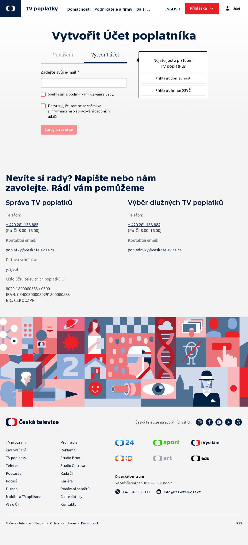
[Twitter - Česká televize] (228, 422)
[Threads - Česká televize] (238, 422)
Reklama (68, 450)
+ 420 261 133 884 (144, 224)
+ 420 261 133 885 (22, 224)
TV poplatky (41, 9)
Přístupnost (89, 523)
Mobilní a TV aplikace (23, 496)
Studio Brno (70, 457)
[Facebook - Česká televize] (209, 422)
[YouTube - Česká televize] (219, 422)
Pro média (69, 442)
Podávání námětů (75, 488)
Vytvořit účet (105, 54)
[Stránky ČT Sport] (166, 443)
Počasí (11, 481)
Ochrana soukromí (63, 523)
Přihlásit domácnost (173, 78)
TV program (16, 442)
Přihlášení (62, 54)
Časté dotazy (71, 496)
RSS (239, 523)
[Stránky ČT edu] (200, 458)
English (40, 523)
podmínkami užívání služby (91, 94)
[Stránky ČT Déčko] (123, 458)
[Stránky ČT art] (162, 458)
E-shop (12, 488)
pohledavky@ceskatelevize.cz (154, 250)
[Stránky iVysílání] (205, 443)
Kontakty (68, 504)
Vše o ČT (13, 504)
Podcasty (13, 473)
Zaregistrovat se (59, 129)
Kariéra (67, 481)
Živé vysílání (16, 450)
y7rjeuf (12, 269)
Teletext (13, 465)
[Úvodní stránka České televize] (32, 422)
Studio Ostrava (73, 465)
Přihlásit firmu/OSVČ (173, 90)
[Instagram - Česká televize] (199, 422)
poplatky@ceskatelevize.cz (30, 250)
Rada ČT (67, 473)
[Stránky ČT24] (124, 443)
